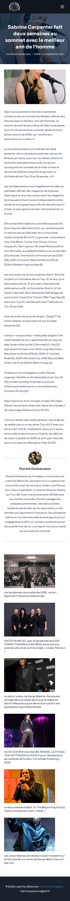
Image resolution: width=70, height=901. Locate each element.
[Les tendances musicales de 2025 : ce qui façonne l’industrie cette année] (35, 571)
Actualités (35, 21)
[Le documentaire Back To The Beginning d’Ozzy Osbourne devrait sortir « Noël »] (35, 786)
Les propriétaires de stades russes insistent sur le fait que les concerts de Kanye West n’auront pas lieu (34, 859)
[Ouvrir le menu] (62, 7)
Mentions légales (52, 886)
